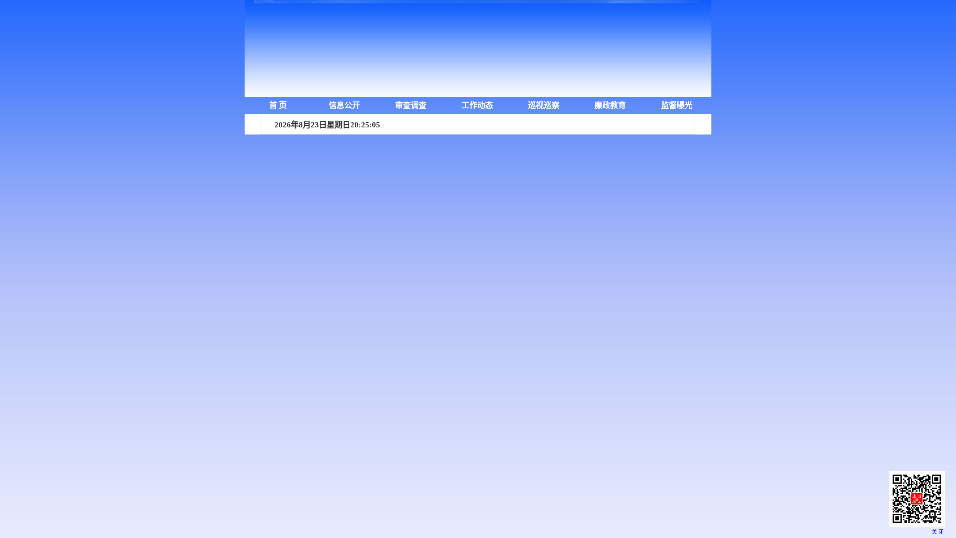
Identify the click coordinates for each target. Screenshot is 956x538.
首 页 (278, 105)
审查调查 (410, 105)
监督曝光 (676, 105)
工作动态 (477, 105)
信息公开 (344, 105)
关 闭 (938, 532)
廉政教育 (610, 105)
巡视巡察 (543, 105)
